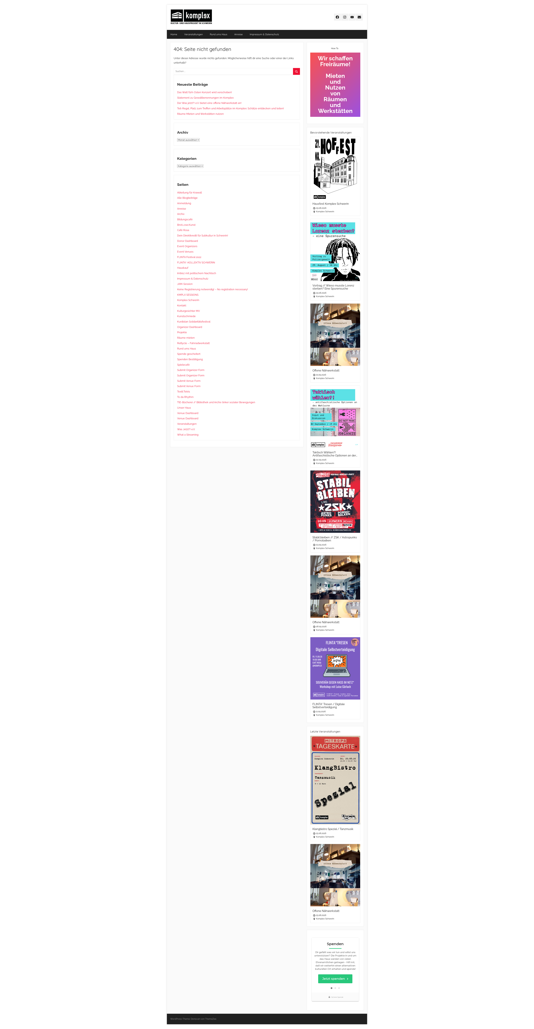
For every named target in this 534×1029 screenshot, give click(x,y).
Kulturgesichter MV (188, 310)
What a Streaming (187, 434)
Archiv (181, 214)
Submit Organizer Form (190, 370)
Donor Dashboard (187, 240)
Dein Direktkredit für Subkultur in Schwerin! (202, 235)
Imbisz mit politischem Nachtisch (196, 273)
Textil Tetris (183, 391)
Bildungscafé (185, 219)
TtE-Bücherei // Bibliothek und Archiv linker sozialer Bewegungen (216, 402)
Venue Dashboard (187, 413)
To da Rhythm (185, 397)
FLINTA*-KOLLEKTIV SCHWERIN (196, 262)
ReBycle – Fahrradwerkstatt (193, 343)
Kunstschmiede (186, 316)
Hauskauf (182, 267)
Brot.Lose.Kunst (186, 224)
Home (173, 34)
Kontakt (181, 305)
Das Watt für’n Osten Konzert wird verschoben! (204, 92)
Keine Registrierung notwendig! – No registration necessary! (212, 289)
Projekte (182, 332)
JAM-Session (185, 283)
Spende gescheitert (188, 353)
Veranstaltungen (193, 34)
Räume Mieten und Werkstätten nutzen (200, 113)
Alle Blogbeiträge (187, 197)
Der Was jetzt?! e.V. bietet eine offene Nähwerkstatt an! (209, 103)
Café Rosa (183, 230)
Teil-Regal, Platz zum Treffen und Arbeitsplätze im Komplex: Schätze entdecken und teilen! (230, 108)
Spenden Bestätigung (190, 359)
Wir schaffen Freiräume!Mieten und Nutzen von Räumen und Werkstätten (335, 84)
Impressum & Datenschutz (264, 34)
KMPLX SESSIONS (187, 294)
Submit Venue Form (189, 380)
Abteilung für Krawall (189, 192)
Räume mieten (186, 337)
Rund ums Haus (218, 34)
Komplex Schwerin (188, 300)
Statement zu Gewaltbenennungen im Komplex (205, 97)
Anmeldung (184, 203)
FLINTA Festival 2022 (189, 257)
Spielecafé (183, 364)
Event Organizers (187, 246)
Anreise (238, 34)
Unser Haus (184, 407)
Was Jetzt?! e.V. (186, 429)
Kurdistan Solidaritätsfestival (193, 321)
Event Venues (185, 251)
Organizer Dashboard (189, 327)
